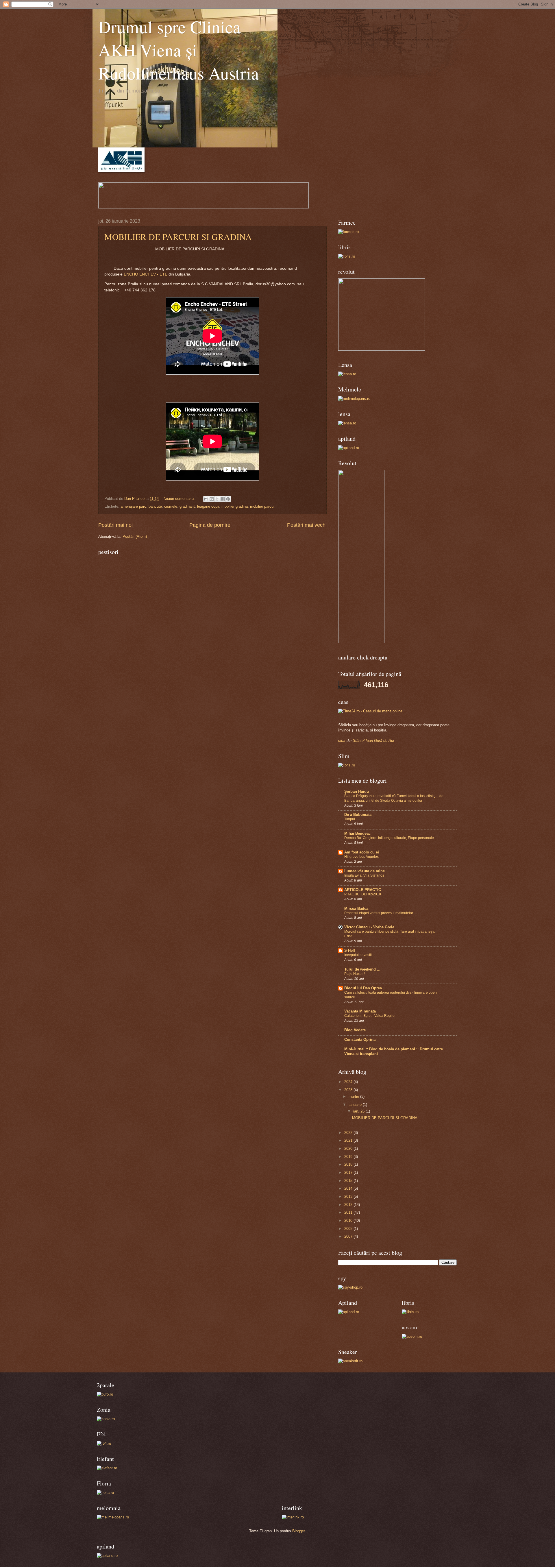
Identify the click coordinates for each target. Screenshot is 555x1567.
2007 (349, 1236)
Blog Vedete (355, 1030)
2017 (349, 1172)
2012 (349, 1204)
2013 (349, 1196)
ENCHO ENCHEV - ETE (145, 274)
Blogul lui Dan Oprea (363, 988)
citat (341, 740)
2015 (349, 1180)
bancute (155, 506)
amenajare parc (133, 506)
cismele (170, 506)
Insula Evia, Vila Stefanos (364, 875)
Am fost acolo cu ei (361, 852)
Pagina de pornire (209, 525)
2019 (349, 1156)
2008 (349, 1228)
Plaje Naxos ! (354, 974)
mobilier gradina (234, 506)
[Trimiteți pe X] (217, 499)
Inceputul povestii (358, 955)
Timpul (349, 819)
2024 (349, 1082)
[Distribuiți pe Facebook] (222, 499)
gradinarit (187, 506)
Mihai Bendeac (357, 833)
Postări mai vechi (307, 525)
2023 (349, 1090)
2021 (349, 1140)
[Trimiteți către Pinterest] (228, 499)
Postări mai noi (115, 525)
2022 (349, 1132)
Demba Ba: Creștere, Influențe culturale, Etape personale (389, 838)
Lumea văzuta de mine (364, 871)
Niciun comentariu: (180, 498)
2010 (349, 1220)
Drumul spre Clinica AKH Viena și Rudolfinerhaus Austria (178, 49)
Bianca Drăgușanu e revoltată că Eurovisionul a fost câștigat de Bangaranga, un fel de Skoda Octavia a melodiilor (393, 798)
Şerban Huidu (356, 791)
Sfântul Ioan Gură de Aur (373, 740)
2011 (349, 1212)
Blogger (298, 1531)
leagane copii (208, 506)
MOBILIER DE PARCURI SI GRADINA (178, 236)
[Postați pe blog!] (211, 499)
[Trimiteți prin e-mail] (206, 499)
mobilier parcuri (262, 506)
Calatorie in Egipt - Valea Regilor (370, 1016)
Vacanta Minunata (360, 1011)
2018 (349, 1164)
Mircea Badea (356, 908)
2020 (349, 1148)
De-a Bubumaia (357, 814)
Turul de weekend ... (362, 969)
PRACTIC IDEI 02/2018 (362, 894)
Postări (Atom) (135, 536)
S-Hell (349, 950)
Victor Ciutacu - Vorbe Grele (369, 927)
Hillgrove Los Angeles (361, 857)
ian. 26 (359, 1111)
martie (354, 1096)
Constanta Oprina (359, 1039)
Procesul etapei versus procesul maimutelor (378, 913)
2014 (349, 1188)
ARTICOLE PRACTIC (362, 890)
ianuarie (356, 1104)
